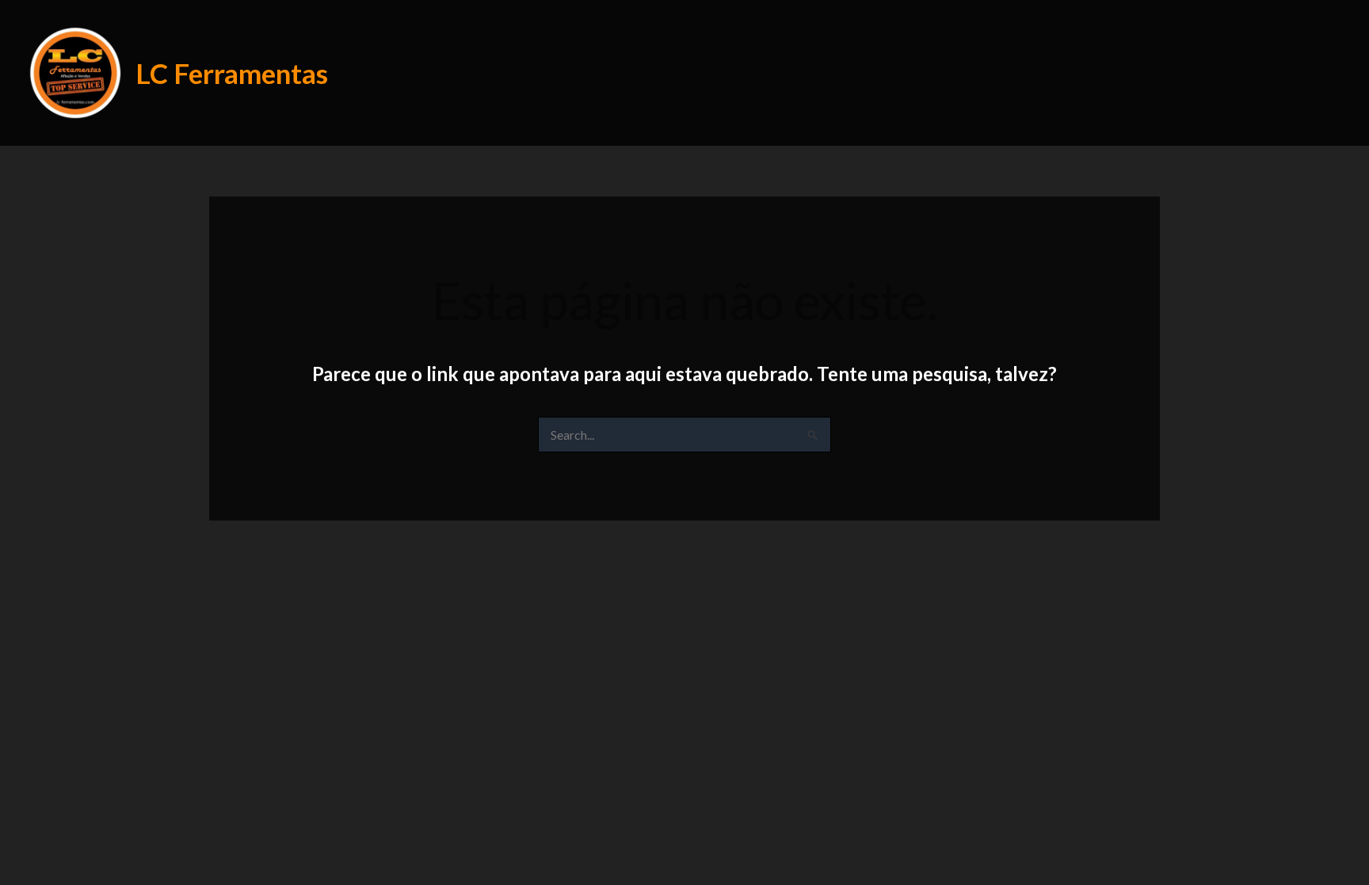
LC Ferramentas (231, 73)
